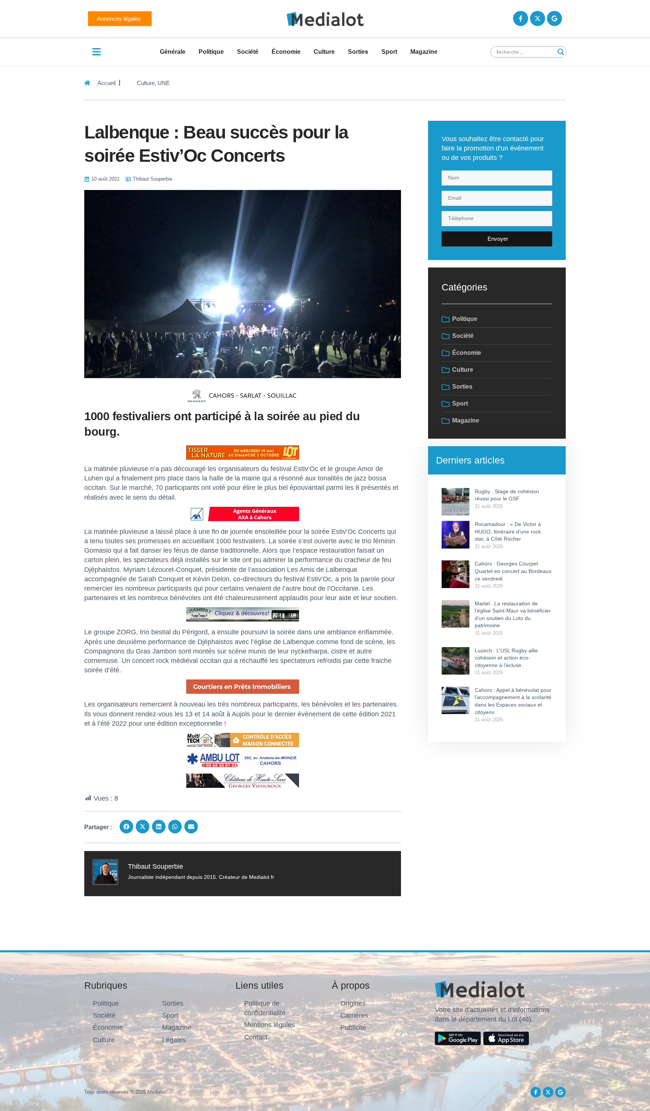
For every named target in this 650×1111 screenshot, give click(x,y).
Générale (172, 52)
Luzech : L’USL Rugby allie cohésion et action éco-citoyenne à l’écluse (506, 657)
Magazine (423, 52)
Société (247, 52)
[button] (126, 826)
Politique (211, 52)
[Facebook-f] (520, 18)
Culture (324, 52)
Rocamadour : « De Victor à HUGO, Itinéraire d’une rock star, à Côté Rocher (508, 531)
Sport (389, 52)
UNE (164, 83)
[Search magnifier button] (561, 52)
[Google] (554, 18)
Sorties (358, 52)
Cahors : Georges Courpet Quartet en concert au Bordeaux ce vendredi (513, 571)
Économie (286, 52)
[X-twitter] (537, 18)
